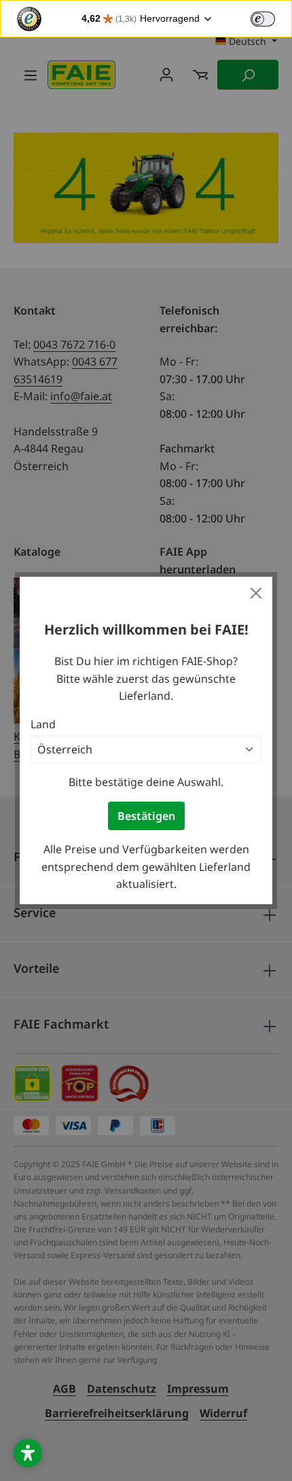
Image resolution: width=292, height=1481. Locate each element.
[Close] (256, 593)
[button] (28, 1453)
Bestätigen (146, 815)
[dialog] (146, 740)
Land (43, 724)
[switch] (263, 19)
